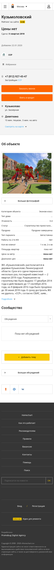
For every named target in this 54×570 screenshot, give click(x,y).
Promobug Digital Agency (13, 535)
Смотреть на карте (14, 126)
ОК (49, 480)
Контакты (27, 454)
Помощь (27, 462)
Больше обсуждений (28, 372)
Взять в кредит (27, 97)
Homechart (27, 415)
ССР (10, 55)
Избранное (11, 64)
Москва (20, 6)
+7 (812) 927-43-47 (16, 76)
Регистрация (38, 506)
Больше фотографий (28, 201)
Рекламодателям (27, 431)
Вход (19, 506)
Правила (27, 438)
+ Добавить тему (27, 357)
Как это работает (27, 423)
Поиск (27, 470)
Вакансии (27, 446)
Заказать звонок (27, 88)
